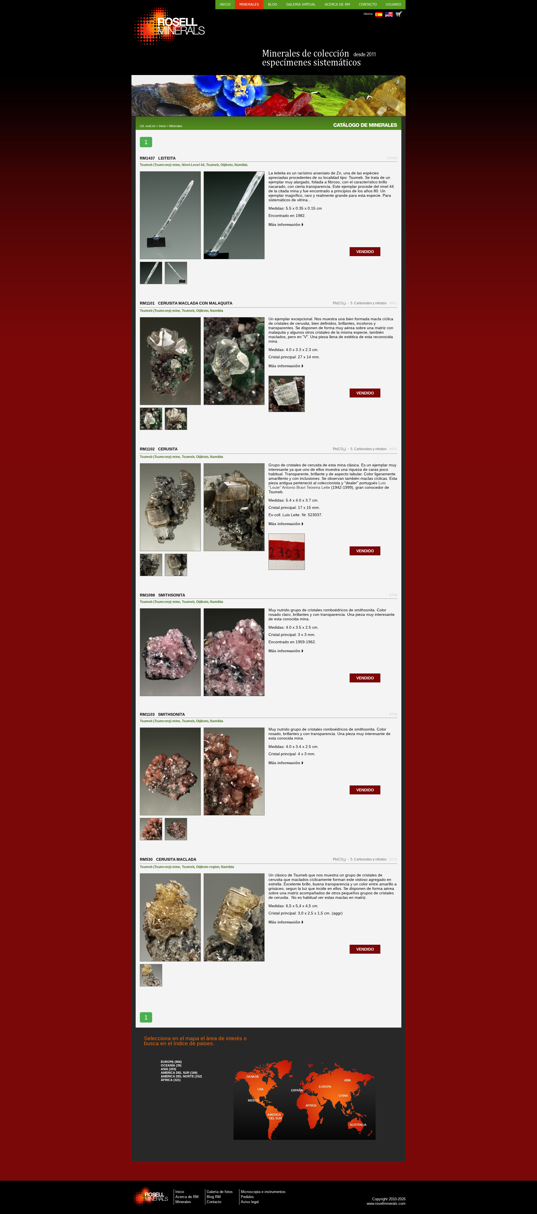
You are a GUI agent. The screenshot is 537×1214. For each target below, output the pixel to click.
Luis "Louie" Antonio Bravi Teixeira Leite (327, 485)
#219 (393, 859)
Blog (272, 4)
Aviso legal (250, 1202)
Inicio (225, 4)
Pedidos (247, 1197)
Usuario (393, 4)
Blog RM (214, 1197)
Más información (284, 224)
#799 (393, 595)
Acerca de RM (337, 4)
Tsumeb (212, 165)
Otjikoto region (207, 867)
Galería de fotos (220, 1192)
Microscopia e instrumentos (263, 1192)
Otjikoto (226, 165)
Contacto (368, 4)
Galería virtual (301, 4)
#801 (393, 303)
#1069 (392, 158)
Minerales (249, 4)
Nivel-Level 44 (193, 165)
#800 (393, 449)
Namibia (241, 165)
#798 (393, 714)
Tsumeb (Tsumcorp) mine (160, 165)
